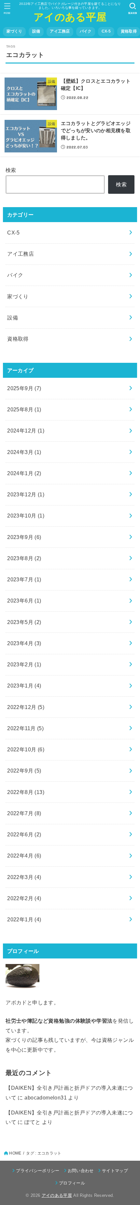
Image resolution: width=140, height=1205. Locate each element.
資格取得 (129, 31)
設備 (36, 31)
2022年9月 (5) (24, 770)
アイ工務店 (60, 31)
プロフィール (72, 1183)
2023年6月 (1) (24, 600)
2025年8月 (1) (24, 409)
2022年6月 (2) (24, 834)
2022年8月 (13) (25, 792)
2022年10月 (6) (25, 749)
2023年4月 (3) (24, 643)
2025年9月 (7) (24, 388)
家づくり (14, 31)
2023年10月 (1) (25, 515)
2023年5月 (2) (24, 622)
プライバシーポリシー (37, 1170)
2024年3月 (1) (24, 452)
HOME (15, 1153)
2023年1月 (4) (24, 685)
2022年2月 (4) (24, 898)
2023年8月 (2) (24, 558)
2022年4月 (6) (24, 855)
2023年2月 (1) (24, 664)
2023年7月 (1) (24, 579)
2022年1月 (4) (24, 919)
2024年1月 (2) (24, 473)
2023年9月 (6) (24, 537)
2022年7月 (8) (24, 813)
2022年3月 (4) (24, 877)
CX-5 (106, 31)
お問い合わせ (81, 1170)
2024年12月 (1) (25, 430)
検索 (11, 170)
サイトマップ (115, 1170)
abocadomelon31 (45, 1097)
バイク (86, 31)
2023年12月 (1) (25, 494)
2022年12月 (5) (25, 707)
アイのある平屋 (70, 17)
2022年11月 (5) (25, 728)
